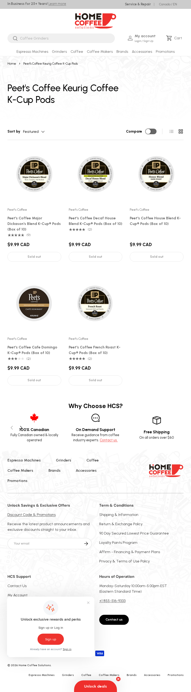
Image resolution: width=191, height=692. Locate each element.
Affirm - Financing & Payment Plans (129, 552)
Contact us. (109, 440)
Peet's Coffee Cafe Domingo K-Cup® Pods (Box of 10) (32, 350)
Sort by (13, 131)
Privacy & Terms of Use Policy (124, 561)
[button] (175, 38)
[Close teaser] (118, 679)
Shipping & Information (118, 514)
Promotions (165, 51)
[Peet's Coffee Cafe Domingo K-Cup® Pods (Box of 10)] (34, 303)
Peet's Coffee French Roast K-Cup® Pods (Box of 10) (94, 350)
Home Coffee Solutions (35, 665)
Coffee (92, 460)
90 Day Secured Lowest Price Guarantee (134, 533)
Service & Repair (138, 4)
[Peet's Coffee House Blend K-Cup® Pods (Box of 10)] (157, 174)
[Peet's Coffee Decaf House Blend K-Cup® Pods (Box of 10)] (96, 174)
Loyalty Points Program (118, 542)
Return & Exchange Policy (121, 524)
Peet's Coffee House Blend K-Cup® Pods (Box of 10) (155, 221)
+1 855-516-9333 (112, 600)
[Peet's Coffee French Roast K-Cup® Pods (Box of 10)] (96, 303)
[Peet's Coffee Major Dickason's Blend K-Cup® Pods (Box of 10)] (34, 174)
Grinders (63, 460)
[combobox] (61, 38)
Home (11, 63)
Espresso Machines (24, 460)
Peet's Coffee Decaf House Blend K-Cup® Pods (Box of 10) (95, 221)
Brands (54, 470)
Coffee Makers (20, 470)
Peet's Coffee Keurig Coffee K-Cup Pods (50, 63)
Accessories (86, 470)
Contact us (114, 620)
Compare (134, 131)
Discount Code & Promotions (31, 514)
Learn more (57, 4)
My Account (17, 595)
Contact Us (17, 586)
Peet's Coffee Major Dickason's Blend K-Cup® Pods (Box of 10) (34, 223)
